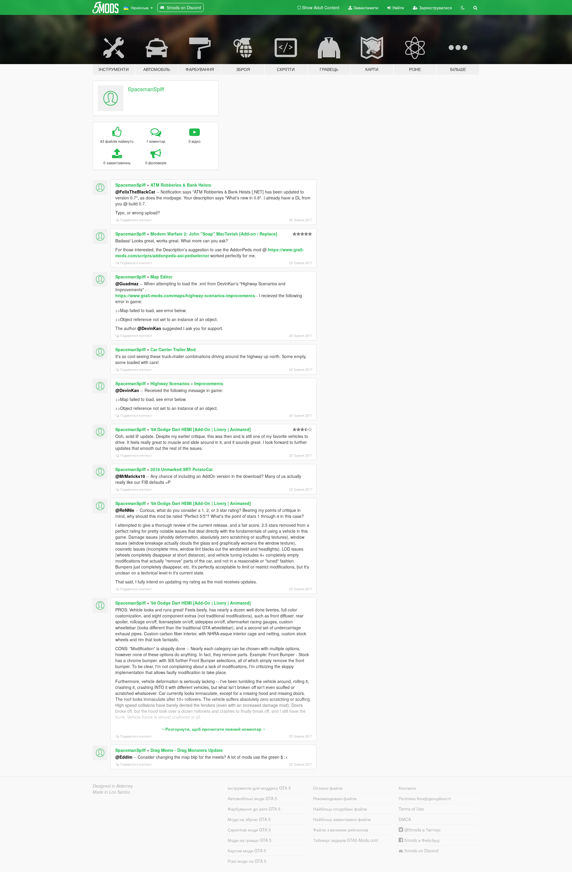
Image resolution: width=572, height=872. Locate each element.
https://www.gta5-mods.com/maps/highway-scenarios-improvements (185, 295)
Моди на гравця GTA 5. (250, 840)
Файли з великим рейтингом (340, 830)
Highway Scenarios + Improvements (186, 383)
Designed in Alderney (113, 786)
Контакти (407, 788)
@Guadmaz (127, 283)
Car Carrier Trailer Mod (173, 349)
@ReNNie (124, 510)
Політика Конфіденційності (425, 798)
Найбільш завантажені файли (342, 819)
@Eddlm (123, 757)
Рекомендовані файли (335, 798)
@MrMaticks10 (130, 476)
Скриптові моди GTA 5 (249, 830)
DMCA (405, 819)
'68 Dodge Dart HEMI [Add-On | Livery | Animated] (200, 429)
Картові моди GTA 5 (247, 851)
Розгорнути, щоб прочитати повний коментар (213, 729)
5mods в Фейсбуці (421, 840)
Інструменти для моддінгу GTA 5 (259, 788)
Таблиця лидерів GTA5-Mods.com (345, 840)
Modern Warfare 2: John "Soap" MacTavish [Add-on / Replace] (213, 234)
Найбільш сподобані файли (340, 809)
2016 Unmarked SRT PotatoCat (181, 469)
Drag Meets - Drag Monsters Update (186, 750)
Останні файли (328, 788)
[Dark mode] (462, 7)
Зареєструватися (435, 7)
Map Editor (161, 277)
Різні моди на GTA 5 (247, 861)
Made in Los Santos (111, 792)
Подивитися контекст (136, 219)
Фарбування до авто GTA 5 (254, 809)
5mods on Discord (421, 851)
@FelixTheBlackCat (135, 192)
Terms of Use (411, 809)
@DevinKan (149, 328)
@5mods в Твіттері (421, 830)
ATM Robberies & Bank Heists (180, 185)
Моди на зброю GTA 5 (249, 819)
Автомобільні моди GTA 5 (252, 798)
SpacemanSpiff (146, 89)
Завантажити (365, 7)
